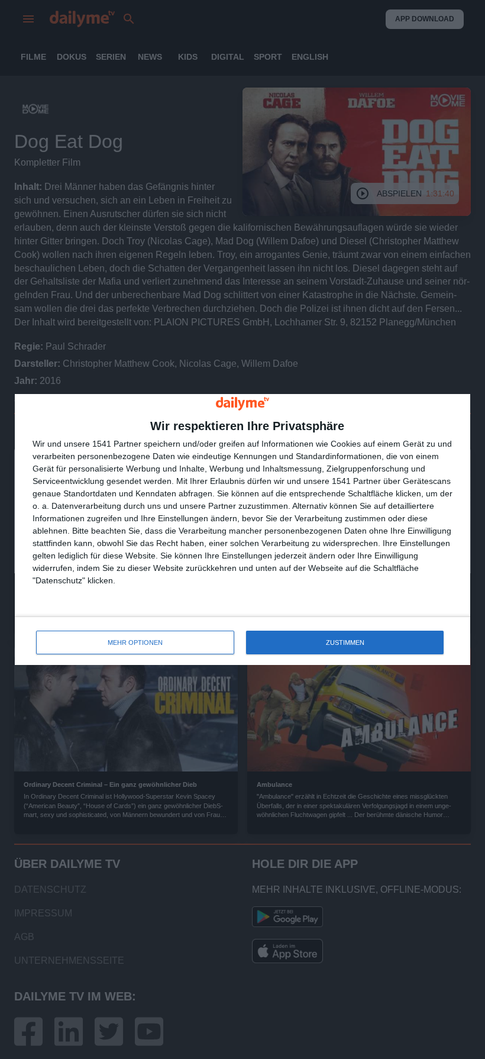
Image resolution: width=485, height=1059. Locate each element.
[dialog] (242, 530)
